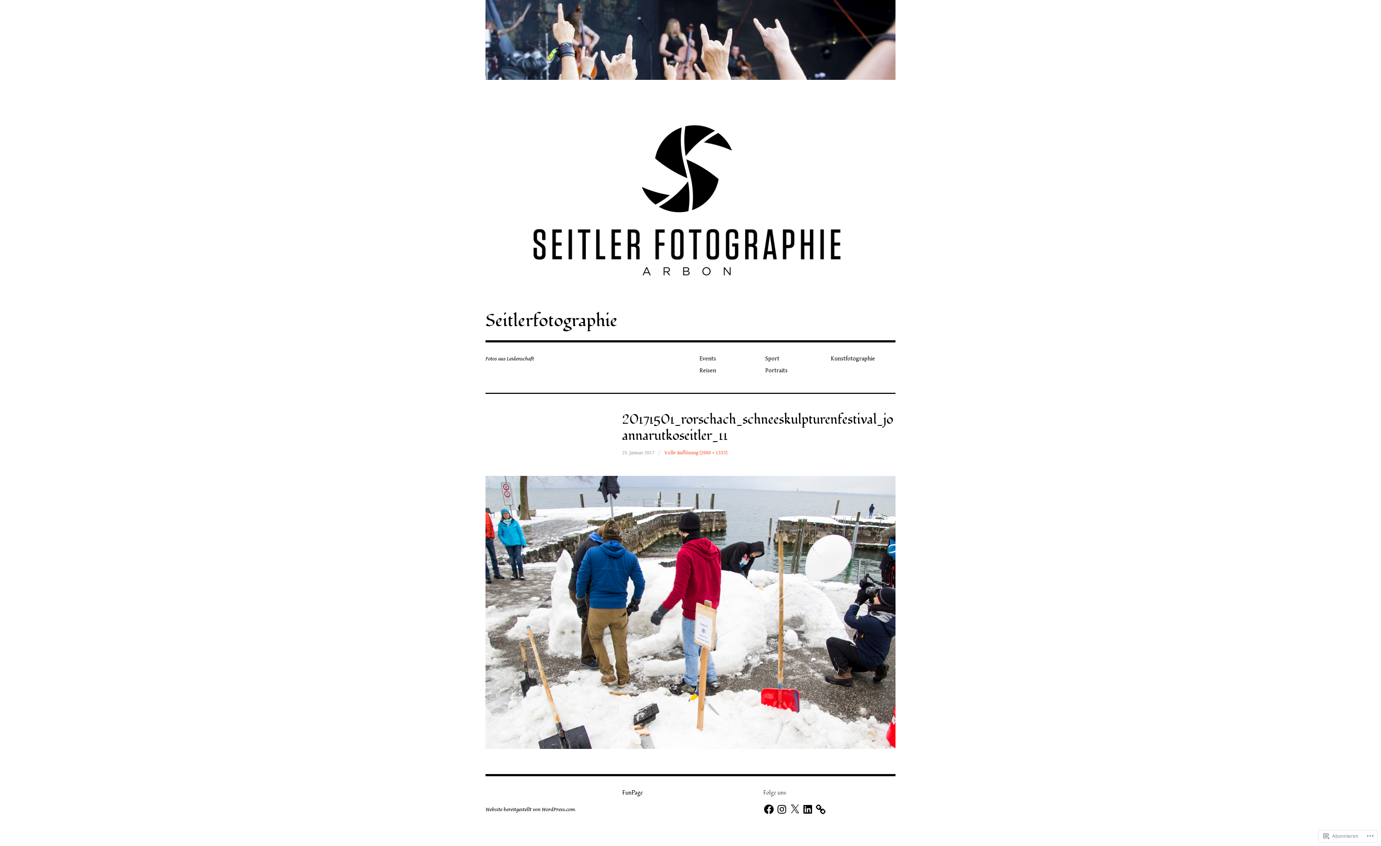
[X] (795, 809)
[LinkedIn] (807, 809)
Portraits (776, 370)
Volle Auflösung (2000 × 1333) (696, 453)
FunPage (632, 793)
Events (707, 358)
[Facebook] (769, 809)
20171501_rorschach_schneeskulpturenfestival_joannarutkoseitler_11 (757, 428)
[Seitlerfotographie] (690, 40)
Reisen (707, 370)
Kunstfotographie (853, 358)
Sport (772, 358)
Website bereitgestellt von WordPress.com (530, 809)
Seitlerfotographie (551, 321)
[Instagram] (782, 809)
